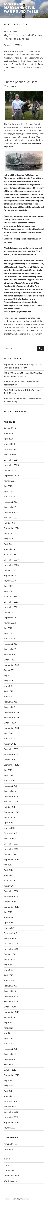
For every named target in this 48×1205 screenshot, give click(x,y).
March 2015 (9, 980)
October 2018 (10, 807)
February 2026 (10, 449)
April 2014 (8, 1038)
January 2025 (10, 507)
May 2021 (8, 686)
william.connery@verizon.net (17, 312)
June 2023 (8, 586)
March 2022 (9, 639)
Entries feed (9, 1170)
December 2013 (11, 1059)
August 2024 (10, 533)
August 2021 (9, 670)
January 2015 (10, 991)
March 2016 (9, 928)
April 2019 (8, 775)
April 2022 (8, 633)
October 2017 (10, 854)
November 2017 (11, 849)
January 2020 (10, 744)
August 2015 (9, 959)
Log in (6, 1165)
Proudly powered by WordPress (17, 1199)
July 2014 (8, 1022)
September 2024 (11, 528)
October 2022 (10, 612)
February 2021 (10, 702)
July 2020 (8, 733)
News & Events (10, 1144)
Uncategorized (10, 1149)
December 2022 (11, 602)
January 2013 (10, 1107)
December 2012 (11, 1112)
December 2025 (11, 460)
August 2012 (9, 1128)
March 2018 (9, 828)
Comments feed (11, 1176)
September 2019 (11, 765)
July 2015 (8, 965)
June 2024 (8, 539)
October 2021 (10, 660)
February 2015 (10, 986)
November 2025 (11, 465)
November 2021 (11, 654)
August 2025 (10, 481)
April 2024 (8, 544)
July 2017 (8, 865)
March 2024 (9, 549)
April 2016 (8, 923)
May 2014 (8, 1033)
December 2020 (11, 712)
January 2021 (10, 707)
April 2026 (8, 439)
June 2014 (8, 1028)
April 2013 (8, 1091)
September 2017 (11, 860)
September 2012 (11, 1122)
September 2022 (11, 618)
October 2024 (10, 523)
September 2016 (11, 907)
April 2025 (8, 491)
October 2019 (10, 760)
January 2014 (10, 1054)
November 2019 (11, 754)
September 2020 (11, 728)
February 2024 (10, 554)
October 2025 (10, 470)
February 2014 (10, 1049)
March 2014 (9, 1044)
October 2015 (10, 954)
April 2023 (8, 591)
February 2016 (10, 933)
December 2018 (11, 796)
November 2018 (11, 802)
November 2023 (11, 565)
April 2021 (8, 691)
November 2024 (11, 518)
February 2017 (10, 880)
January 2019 (10, 791)
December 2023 (11, 560)
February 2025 (10, 502)
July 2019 (8, 770)
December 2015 (11, 944)
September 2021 (11, 665)
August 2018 (9, 817)
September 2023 (11, 575)
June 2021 (8, 681)
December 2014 (11, 996)
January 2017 (10, 886)
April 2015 (8, 975)
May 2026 (8, 433)
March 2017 (9, 875)
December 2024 (11, 512)
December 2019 (11, 749)
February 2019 (10, 786)
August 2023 (10, 581)
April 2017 (8, 870)
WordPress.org (11, 1181)
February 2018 (10, 833)
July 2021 (8, 675)
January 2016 (10, 938)
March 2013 (9, 1096)
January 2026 (10, 454)
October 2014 (10, 1007)
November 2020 (11, 717)
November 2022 (11, 607)
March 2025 (9, 497)
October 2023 (10, 570)
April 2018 (8, 823)
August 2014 (9, 1017)
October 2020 (10, 723)
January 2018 (10, 838)
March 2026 (9, 444)
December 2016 (11, 891)
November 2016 (11, 896)
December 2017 (11, 844)
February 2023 (10, 596)
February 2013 (10, 1101)
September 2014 (11, 1012)
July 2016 (8, 912)
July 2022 (8, 628)
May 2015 (8, 970)
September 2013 (11, 1075)
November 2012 (11, 1117)
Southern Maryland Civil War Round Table (21, 7)
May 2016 (8, 917)
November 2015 (11, 949)
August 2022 (10, 623)
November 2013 (11, 1065)
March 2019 (9, 781)
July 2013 (8, 1080)
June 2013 (8, 1086)
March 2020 (9, 738)
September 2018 (11, 812)
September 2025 (11, 476)
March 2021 (9, 696)
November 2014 (11, 1002)
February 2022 (10, 644)
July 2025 (8, 486)
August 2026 (10, 428)
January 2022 (10, 649)
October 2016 (10, 902)
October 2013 (10, 1070)
